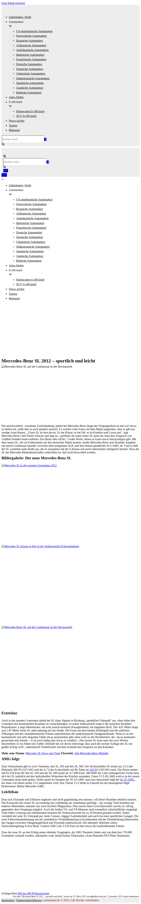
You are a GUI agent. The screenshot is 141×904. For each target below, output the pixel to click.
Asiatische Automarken (29, 87)
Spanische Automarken (29, 69)
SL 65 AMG (127, 779)
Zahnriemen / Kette (20, 17)
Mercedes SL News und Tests (43, 753)
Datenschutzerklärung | (29, 900)
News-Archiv (17, 120)
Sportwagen (42, 893)
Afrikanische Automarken (31, 45)
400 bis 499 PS (26, 893)
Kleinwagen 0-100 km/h (30, 111)
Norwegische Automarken (31, 35)
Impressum (7, 900)
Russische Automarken (29, 40)
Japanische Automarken (30, 83)
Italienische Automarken (30, 54)
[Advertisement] (70, 329)
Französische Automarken (31, 59)
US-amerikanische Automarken (34, 31)
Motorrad (14, 130)
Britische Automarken (28, 92)
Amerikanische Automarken (32, 50)
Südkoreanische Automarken (33, 78)
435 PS (93, 769)
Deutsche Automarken (29, 64)
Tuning (13, 125)
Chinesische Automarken (30, 73)
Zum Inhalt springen (13, 3)
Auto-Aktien (16, 97)
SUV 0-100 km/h (26, 115)
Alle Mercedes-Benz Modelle (91, 753)
